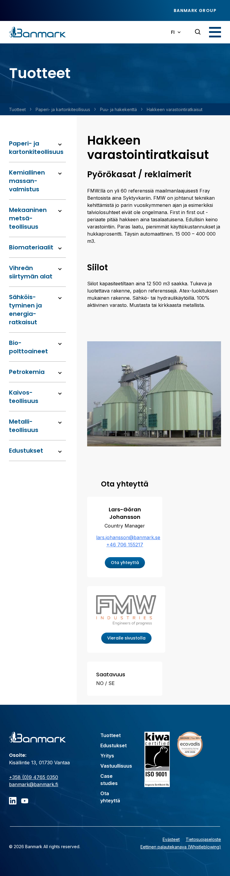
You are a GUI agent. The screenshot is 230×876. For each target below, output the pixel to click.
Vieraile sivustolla (126, 638)
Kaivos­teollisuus (23, 396)
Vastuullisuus (116, 766)
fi (173, 32)
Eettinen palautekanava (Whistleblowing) (180, 846)
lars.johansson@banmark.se (128, 537)
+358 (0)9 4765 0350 (33, 777)
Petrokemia (27, 372)
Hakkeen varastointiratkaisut (174, 109)
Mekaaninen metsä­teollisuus (28, 218)
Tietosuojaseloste (203, 839)
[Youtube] (24, 800)
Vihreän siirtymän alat (30, 272)
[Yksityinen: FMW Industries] (126, 611)
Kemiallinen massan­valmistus (27, 180)
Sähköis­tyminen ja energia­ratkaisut (25, 309)
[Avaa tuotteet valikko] (60, 145)
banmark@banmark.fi (33, 784)
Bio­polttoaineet (28, 347)
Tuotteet (17, 109)
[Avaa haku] (198, 32)
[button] (215, 32)
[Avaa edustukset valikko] (60, 452)
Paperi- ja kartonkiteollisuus (63, 109)
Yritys (107, 756)
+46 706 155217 (124, 545)
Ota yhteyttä (125, 563)
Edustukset (26, 450)
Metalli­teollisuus (23, 425)
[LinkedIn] (12, 800)
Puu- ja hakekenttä (118, 109)
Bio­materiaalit (31, 247)
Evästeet (171, 839)
